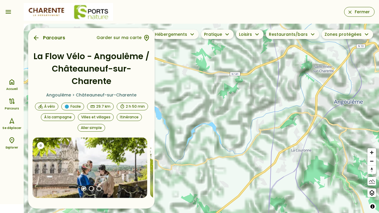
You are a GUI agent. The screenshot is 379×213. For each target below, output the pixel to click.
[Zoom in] (371, 152)
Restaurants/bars (288, 34)
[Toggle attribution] (372, 206)
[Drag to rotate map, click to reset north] (371, 169)
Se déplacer (11, 128)
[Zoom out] (371, 161)
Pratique (213, 34)
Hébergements (171, 34)
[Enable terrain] (371, 181)
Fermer (362, 12)
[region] (201, 118)
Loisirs (245, 34)
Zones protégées (343, 34)
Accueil (12, 89)
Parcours (54, 37)
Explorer (12, 147)
